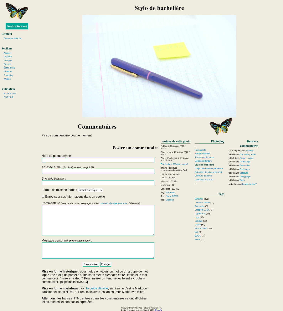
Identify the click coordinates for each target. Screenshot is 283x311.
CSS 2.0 (7, 97)
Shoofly (158, 310)
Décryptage (244, 176)
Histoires (8, 71)
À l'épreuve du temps (204, 157)
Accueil (7, 53)
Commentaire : (92, 203)
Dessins (7, 64)
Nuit (196, 232)
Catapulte (243, 173)
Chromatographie (247, 154)
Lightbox (170, 200)
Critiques (8, 60)
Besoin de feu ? (249, 184)
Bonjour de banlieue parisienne (209, 168)
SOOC (198, 236)
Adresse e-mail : (68, 167)
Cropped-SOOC (202, 210)
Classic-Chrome (202, 202)
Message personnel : (67, 240)
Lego (197, 217)
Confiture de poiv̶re (203, 176)
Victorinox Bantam (203, 161)
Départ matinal (246, 158)
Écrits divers (9, 68)
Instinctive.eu (17, 26)
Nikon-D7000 (172, 196)
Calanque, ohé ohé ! (204, 179)
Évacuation (244, 165)
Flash (242, 180)
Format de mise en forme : (60, 189)
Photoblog (8, 75)
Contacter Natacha (12, 38)
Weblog (7, 79)
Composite (200, 206)
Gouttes (250, 150)
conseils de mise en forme (113, 203)
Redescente (200, 150)
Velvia (197, 239)
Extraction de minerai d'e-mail (208, 172)
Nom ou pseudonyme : (57, 155)
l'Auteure (8, 56)
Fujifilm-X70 (200, 213)
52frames (170, 192)
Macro (198, 224)
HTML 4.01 (9, 93)
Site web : (54, 178)
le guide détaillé (97, 288)
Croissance (244, 169)
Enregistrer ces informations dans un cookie (74, 196)
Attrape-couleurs (202, 153)
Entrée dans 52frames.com (173, 164)
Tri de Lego (244, 162)
